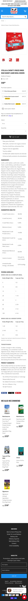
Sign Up (14, 576)
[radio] (3, 91)
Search (6, 581)
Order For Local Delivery (14, 534)
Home (2, 20)
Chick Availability (14, 546)
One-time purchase (10, 91)
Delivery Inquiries (14, 539)
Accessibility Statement (16, 581)
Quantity (3, 128)
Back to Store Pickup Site (14, 532)
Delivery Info (14, 536)
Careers (14, 543)
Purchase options (6, 87)
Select (3, 120)
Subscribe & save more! (11, 97)
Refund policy (18, 583)
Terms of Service (9, 583)
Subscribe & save (12, 104)
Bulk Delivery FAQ (14, 541)
